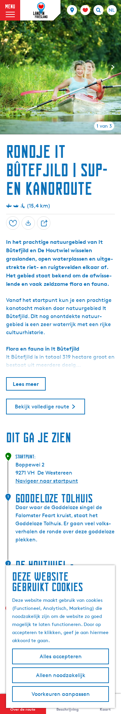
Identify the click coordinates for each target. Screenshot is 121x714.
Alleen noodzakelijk (60, 675)
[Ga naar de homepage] (40, 10)
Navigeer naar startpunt (46, 481)
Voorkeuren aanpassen (61, 694)
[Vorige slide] (8, 67)
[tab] (104, 126)
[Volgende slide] (113, 67)
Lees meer (26, 384)
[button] (11, 21)
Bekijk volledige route (42, 406)
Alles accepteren (61, 656)
